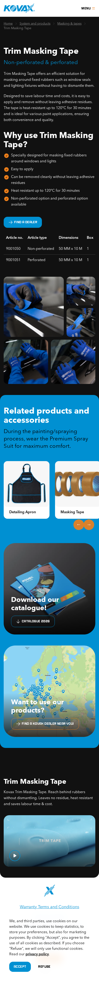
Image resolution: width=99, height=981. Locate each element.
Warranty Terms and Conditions (49, 907)
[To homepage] (19, 8)
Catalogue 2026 (36, 621)
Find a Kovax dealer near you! (48, 723)
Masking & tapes (69, 23)
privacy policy (37, 954)
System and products (35, 23)
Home (8, 23)
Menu (86, 8)
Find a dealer (25, 222)
